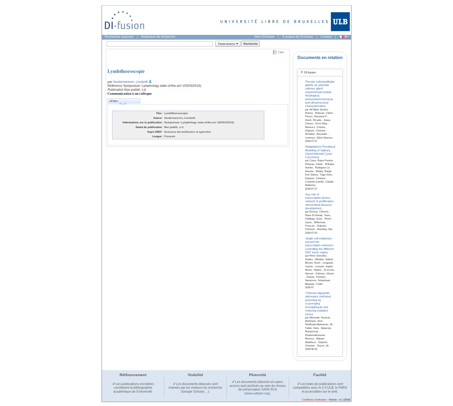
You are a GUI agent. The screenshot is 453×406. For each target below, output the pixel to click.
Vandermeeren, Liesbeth (130, 82)
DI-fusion (310, 72)
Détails (114, 101)
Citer (281, 52)
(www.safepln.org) (257, 393)
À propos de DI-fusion (297, 37)
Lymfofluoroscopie (126, 71)
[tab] (320, 72)
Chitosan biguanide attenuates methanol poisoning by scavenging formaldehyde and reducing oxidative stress (318, 303)
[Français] (341, 37)
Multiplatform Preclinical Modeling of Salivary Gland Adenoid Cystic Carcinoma (320, 152)
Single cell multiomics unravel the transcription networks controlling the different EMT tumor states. (319, 245)
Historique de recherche (158, 37)
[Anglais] (347, 37)
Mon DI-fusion (264, 37)
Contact (326, 37)
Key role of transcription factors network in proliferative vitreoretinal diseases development (319, 201)
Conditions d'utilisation (314, 399)
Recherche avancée (119, 37)
